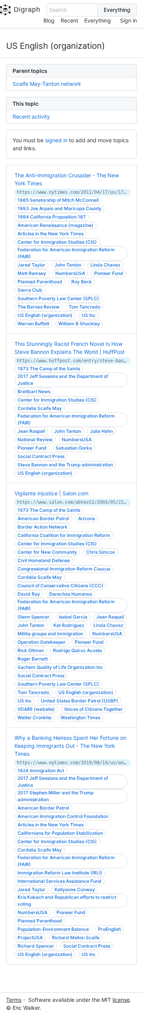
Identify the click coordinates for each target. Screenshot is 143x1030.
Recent (69, 20)
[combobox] (72, 10)
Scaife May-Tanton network (47, 83)
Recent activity (31, 116)
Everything (97, 20)
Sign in (128, 20)
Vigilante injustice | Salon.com (51, 493)
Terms (13, 999)
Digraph (27, 9)
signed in (56, 140)
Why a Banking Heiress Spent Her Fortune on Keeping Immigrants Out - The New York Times (70, 745)
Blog (49, 20)
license (121, 999)
